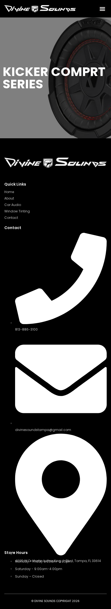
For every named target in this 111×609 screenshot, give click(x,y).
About (9, 198)
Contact (11, 217)
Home (9, 192)
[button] (102, 8)
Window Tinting (17, 211)
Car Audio (12, 204)
